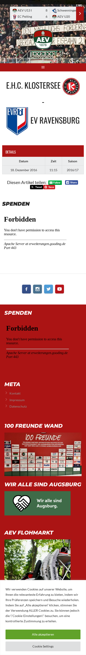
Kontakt (15, 393)
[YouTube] (59, 289)
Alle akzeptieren (43, 634)
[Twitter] (48, 289)
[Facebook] (26, 289)
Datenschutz (18, 406)
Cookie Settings (43, 646)
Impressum (17, 400)
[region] (43, 617)
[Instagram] (37, 289)
